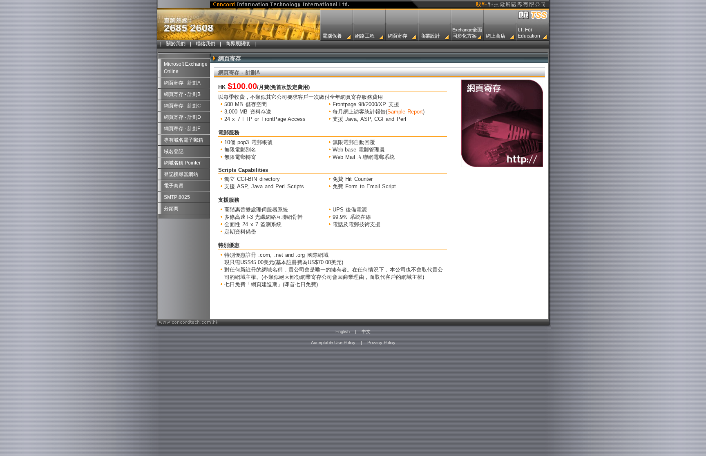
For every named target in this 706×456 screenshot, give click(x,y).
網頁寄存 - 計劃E (182, 128)
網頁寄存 (397, 36)
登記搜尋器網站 (181, 174)
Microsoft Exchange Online (186, 67)
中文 (366, 331)
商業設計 (430, 36)
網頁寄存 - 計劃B (182, 94)
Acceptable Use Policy (333, 342)
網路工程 (365, 36)
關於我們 (175, 44)
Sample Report (405, 112)
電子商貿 (173, 186)
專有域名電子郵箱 (183, 140)
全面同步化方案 (467, 33)
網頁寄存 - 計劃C (182, 106)
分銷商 (171, 208)
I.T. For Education (529, 33)
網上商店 (495, 36)
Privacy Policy (381, 342)
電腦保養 (332, 36)
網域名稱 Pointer (182, 163)
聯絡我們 (205, 44)
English (342, 331)
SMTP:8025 (177, 197)
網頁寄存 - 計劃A (182, 83)
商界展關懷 (238, 44)
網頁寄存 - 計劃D (182, 117)
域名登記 (173, 151)
